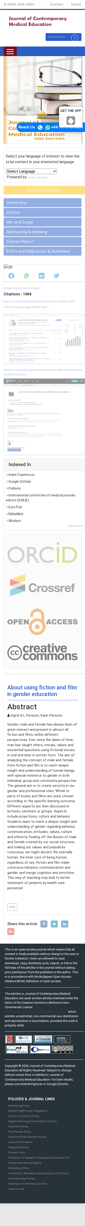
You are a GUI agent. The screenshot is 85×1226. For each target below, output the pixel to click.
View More (74, 526)
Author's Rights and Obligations (27, 1110)
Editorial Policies (18, 1126)
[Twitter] (54, 924)
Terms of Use (16, 1189)
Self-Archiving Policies (21, 1178)
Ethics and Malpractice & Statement (38, 251)
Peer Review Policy (19, 1131)
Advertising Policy (19, 1105)
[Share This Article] (11, 275)
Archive (13, 212)
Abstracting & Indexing (27, 231)
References (20, 897)
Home (76, 4)
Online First (17, 202)
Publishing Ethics (18, 1168)
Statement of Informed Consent (27, 1183)
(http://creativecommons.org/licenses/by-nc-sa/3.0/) (36, 1011)
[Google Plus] (10, 931)
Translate (41, 177)
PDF (12, 907)
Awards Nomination (44, 190)
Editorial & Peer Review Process (27, 1136)
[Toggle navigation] (10, 51)
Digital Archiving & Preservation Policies (32, 1121)
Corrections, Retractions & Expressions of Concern (38, 1173)
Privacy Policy (16, 1152)
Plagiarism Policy (18, 1147)
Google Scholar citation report (22, 288)
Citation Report (20, 241)
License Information (20, 1142)
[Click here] (44, 338)
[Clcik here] (42, 552)
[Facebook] (43, 924)
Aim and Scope (20, 222)
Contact (56, 4)
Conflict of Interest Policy (23, 1116)
